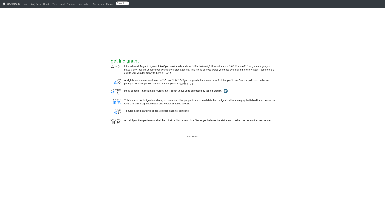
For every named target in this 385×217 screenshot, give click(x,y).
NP (225, 91)
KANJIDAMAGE (13, 3)
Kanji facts (36, 4)
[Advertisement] (192, 35)
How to (46, 4)
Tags (54, 4)
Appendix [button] (84, 4)
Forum (109, 4)
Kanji (62, 4)
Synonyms (98, 4)
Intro (26, 4)
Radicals (71, 4)
